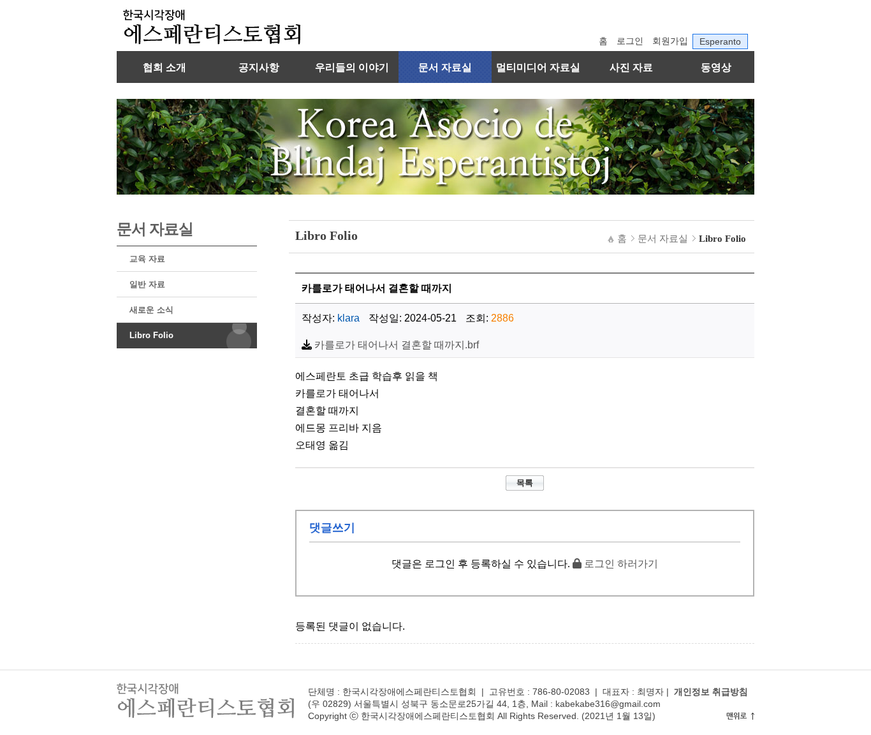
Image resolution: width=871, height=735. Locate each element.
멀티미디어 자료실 (538, 67)
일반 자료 (147, 284)
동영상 (716, 67)
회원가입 (670, 41)
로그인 (630, 41)
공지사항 (258, 67)
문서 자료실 (445, 67)
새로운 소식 (151, 310)
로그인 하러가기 (620, 563)
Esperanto (720, 41)
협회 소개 (164, 67)
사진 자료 (631, 67)
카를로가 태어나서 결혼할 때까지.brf (396, 344)
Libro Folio (151, 335)
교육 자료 (147, 259)
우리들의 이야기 (352, 67)
